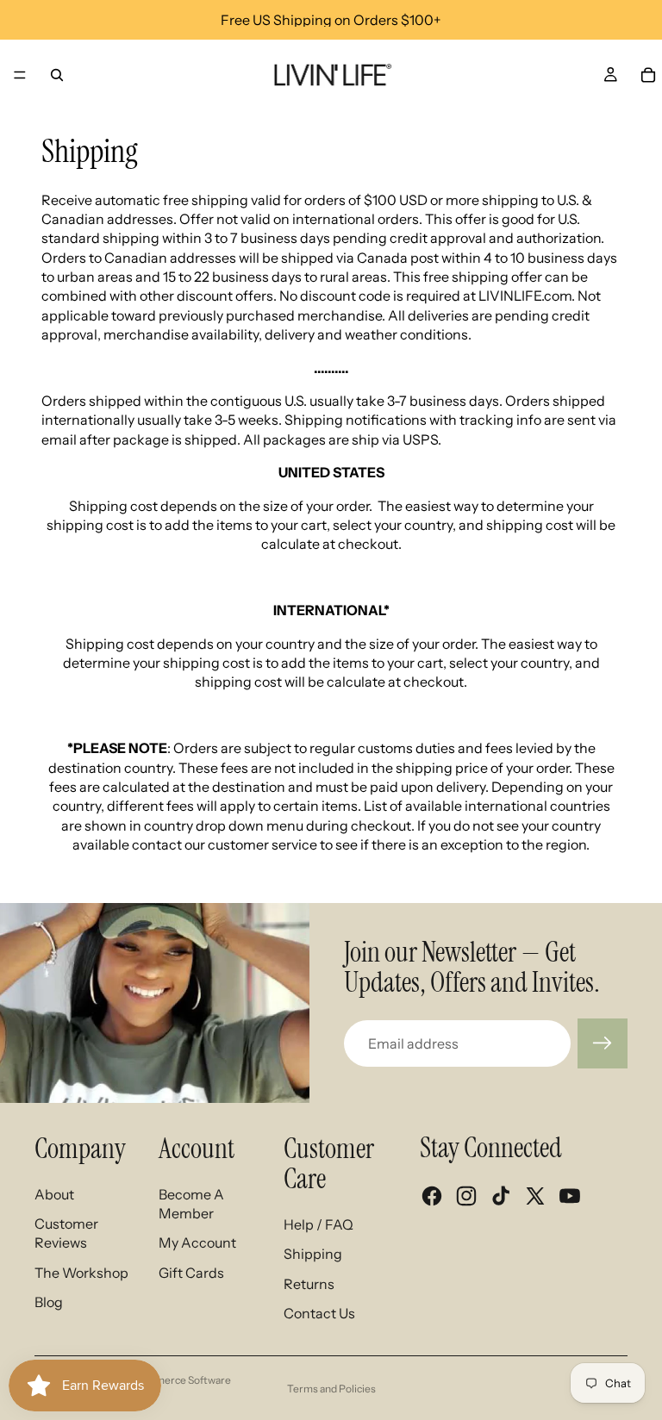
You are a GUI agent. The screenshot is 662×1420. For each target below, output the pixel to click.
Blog (48, 1302)
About (54, 1194)
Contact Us (319, 1313)
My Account (197, 1242)
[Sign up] (603, 1043)
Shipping (313, 1253)
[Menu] (20, 75)
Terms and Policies (331, 1388)
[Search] (57, 75)
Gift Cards (191, 1272)
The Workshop (81, 1272)
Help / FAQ (318, 1224)
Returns (309, 1283)
